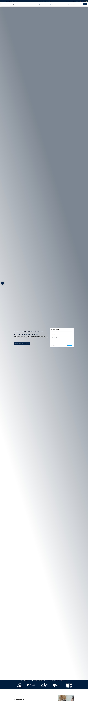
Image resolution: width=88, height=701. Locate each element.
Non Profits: (57, 4)
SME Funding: (62, 4)
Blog (34, 4)
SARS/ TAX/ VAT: (22, 4)
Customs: (71, 4)
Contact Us (75, 4)
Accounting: (38, 4)
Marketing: (67, 4)
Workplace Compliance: (29, 4)
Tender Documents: (44, 4)
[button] (2, 283)
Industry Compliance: (51, 4)
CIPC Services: (17, 4)
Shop (13, 4)
